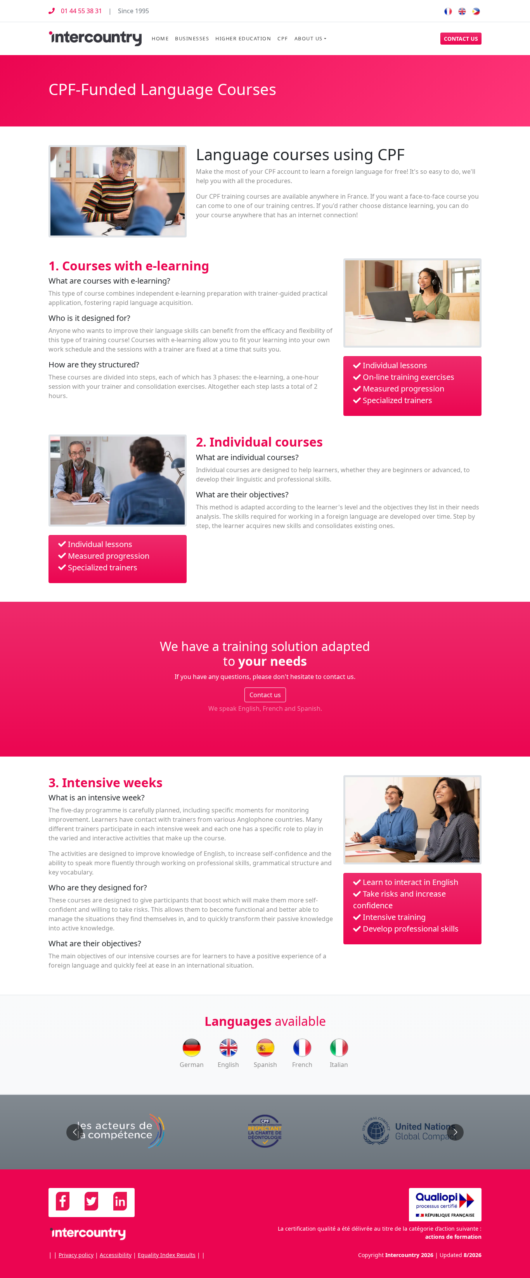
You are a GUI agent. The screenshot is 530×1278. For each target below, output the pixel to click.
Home (160, 38)
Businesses (192, 38)
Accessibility (116, 1255)
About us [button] (308, 38)
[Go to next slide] (455, 1132)
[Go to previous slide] (74, 1132)
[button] (461, 39)
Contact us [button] (265, 695)
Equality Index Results (167, 1255)
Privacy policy (76, 1255)
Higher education (243, 38)
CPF (282, 38)
